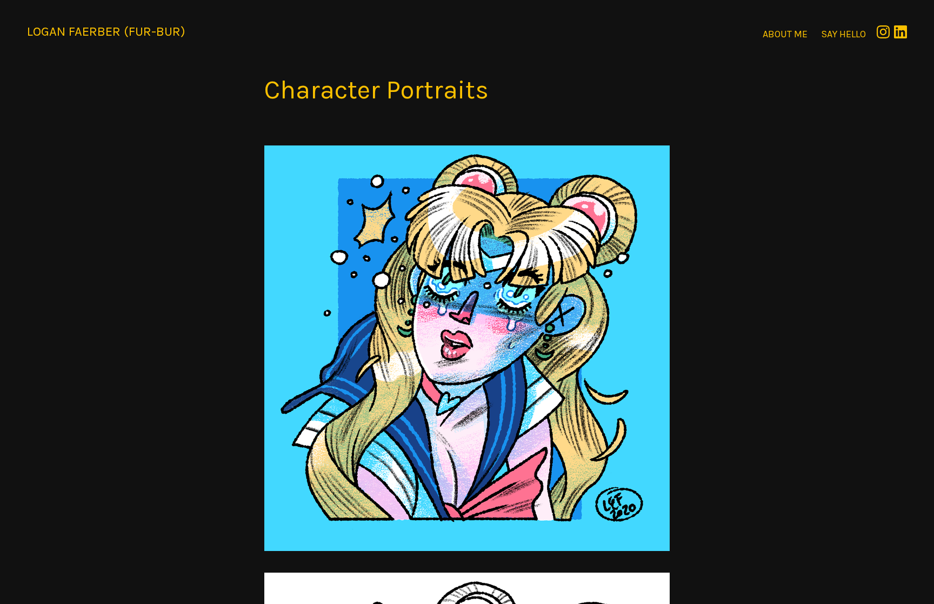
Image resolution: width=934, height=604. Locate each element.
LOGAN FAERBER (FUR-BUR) (106, 31)
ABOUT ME (785, 34)
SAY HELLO (843, 34)
